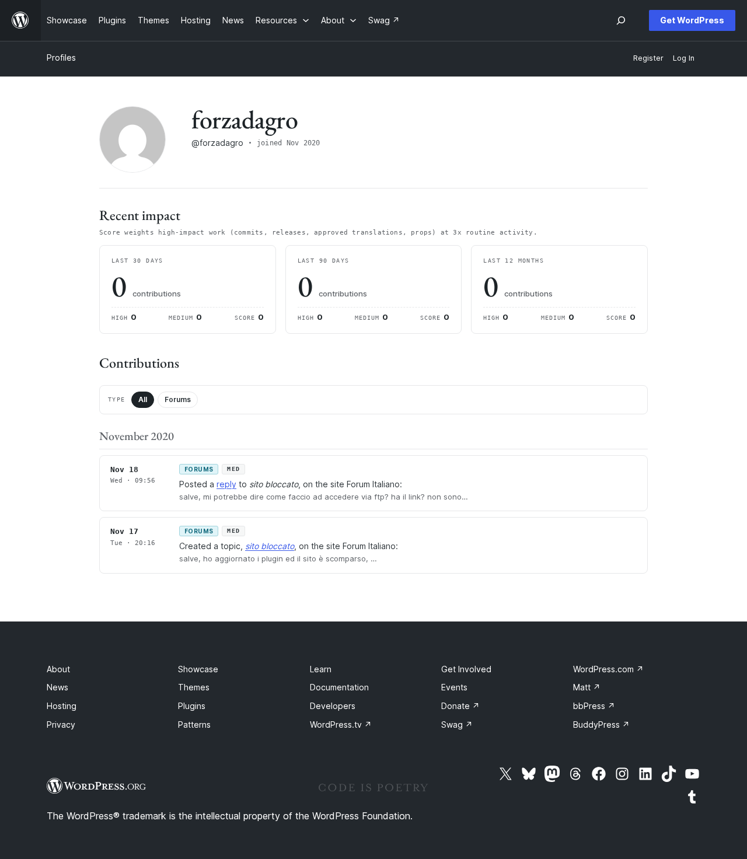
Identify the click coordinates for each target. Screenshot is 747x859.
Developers (332, 706)
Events (454, 687)
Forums (178, 399)
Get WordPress (692, 20)
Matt (587, 687)
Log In (683, 58)
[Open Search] (621, 20)
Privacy (61, 724)
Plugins (191, 706)
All (142, 399)
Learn (320, 669)
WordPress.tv (341, 724)
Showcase (198, 669)
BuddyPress (601, 724)
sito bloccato (269, 546)
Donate (460, 706)
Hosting (61, 706)
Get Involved (466, 669)
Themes (194, 687)
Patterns (194, 724)
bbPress (594, 706)
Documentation (339, 687)
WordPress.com (608, 669)
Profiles (61, 57)
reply (226, 484)
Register (648, 58)
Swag (457, 724)
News (57, 687)
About (58, 669)
